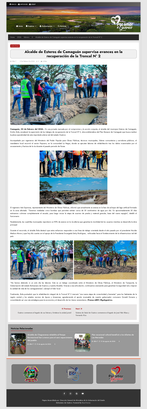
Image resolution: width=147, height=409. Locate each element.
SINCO (13, 4)
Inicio (20, 26)
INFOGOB (23, 4)
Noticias (63, 26)
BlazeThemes (86, 403)
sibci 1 (14, 61)
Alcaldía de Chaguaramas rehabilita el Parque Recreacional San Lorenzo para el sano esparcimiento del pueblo (49, 337)
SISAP (33, 4)
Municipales (15, 46)
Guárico (30, 26)
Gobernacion (46, 26)
